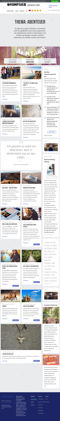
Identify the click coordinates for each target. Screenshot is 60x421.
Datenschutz (9, 402)
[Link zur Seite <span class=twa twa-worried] (35, 11)
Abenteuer (30, 61)
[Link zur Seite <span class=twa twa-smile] (26, 11)
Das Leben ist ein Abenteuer (30, 266)
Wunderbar (40, 410)
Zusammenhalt (41, 401)
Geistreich (40, 404)
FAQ (46, 399)
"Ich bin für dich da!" (8, 354)
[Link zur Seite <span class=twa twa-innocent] (38, 11)
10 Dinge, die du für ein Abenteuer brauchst (8, 122)
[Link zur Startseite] (23, 5)
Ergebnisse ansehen (48, 135)
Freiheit (4, 306)
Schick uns (53, 377)
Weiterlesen (4, 99)
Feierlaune (40, 407)
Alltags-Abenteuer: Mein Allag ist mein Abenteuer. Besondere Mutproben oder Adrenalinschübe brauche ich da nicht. (53, 122)
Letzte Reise (41, 413)
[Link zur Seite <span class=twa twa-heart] (30, 11)
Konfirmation (10, 11)
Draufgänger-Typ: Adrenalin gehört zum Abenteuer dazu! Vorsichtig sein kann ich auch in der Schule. (53, 89)
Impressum (3, 402)
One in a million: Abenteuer (9, 224)
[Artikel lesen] (10, 78)
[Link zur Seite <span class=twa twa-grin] (32, 11)
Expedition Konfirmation (9, 83)
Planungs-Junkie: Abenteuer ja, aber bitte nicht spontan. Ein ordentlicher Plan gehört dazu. (53, 100)
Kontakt (47, 401)
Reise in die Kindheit (28, 306)
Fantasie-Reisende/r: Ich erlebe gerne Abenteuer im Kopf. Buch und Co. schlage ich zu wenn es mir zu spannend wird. (53, 111)
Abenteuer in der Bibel (29, 188)
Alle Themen (41, 399)
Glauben (22, 11)
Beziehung (12, 61)
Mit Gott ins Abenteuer (29, 121)
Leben (16, 11)
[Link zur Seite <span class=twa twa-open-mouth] (40, 11)
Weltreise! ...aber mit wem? (9, 188)
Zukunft (47, 61)
